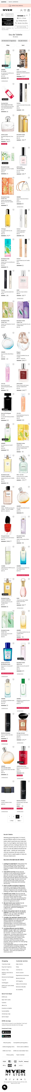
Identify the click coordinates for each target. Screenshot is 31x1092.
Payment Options (7, 967)
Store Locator (20, 972)
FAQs (17, 967)
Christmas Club (6, 1014)
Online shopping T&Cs (8, 1046)
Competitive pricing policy (20, 1042)
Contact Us (19, 970)
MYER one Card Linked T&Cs (20, 1051)
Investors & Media (7, 1008)
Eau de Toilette (5, 29)
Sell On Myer (5, 1017)
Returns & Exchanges (7, 977)
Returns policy (7, 1042)
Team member (20, 1055)
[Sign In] (21, 10)
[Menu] (2, 15)
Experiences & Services (22, 975)
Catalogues (5, 982)
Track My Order (6, 964)
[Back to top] (28, 1089)
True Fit (4, 980)
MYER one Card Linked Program (8, 986)
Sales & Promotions (21, 984)
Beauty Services (20, 978)
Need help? (4, 1087)
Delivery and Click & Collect (7, 973)
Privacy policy (10, 1055)
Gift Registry (19, 981)
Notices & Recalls (21, 987)
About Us (4, 1005)
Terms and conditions (23, 1046)
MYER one (4, 997)
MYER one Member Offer (22, 78)
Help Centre (19, 964)
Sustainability (5, 1011)
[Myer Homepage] (7, 11)
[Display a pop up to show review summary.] (25, 77)
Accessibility (19, 989)
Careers (4, 1002)
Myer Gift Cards (6, 1000)
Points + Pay (5, 970)
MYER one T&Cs (7, 1051)
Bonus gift (4, 143)
